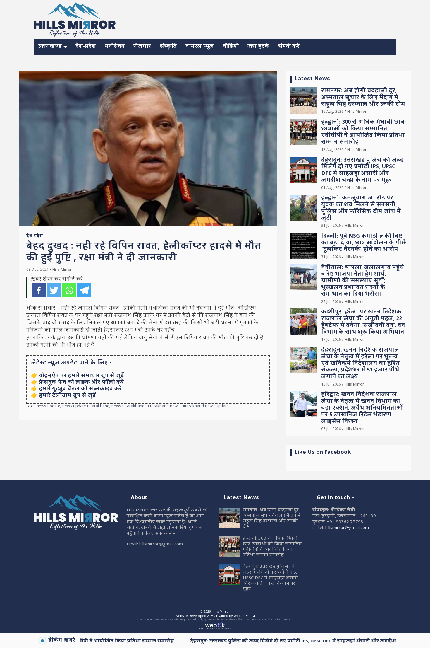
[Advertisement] (289, 19)
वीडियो (231, 46)
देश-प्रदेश (85, 46)
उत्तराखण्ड (50, 46)
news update (48, 406)
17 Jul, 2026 (331, 340)
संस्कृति (168, 46)
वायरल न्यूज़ (199, 46)
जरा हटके (258, 46)
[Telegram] (84, 290)
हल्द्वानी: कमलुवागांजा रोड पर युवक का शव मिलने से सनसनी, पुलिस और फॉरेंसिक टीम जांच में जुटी (361, 208)
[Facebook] (39, 290)
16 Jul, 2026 (331, 384)
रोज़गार (142, 46)
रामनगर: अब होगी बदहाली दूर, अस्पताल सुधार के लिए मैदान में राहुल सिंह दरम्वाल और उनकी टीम (363, 98)
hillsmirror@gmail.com (347, 528)
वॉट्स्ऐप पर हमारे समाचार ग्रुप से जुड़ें (81, 376)
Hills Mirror (62, 270)
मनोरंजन (115, 46)
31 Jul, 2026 (331, 226)
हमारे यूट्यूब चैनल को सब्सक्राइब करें (80, 389)
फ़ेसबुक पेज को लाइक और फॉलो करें (81, 382)
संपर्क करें (289, 46)
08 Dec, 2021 (37, 270)
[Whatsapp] (69, 290)
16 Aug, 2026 (332, 112)
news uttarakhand (128, 406)
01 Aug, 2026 (332, 188)
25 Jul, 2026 (331, 302)
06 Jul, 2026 (331, 429)
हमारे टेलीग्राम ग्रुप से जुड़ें (67, 396)
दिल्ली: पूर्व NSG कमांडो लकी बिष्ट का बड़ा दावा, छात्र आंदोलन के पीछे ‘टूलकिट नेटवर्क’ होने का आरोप (363, 243)
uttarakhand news (163, 406)
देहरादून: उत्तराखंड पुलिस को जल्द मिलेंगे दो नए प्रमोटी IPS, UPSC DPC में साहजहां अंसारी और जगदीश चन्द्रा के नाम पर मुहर (362, 170)
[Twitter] (54, 290)
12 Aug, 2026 (332, 150)
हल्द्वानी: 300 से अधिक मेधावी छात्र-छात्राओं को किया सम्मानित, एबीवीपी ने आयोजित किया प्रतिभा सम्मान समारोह (363, 132)
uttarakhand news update (205, 406)
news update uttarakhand (85, 406)
